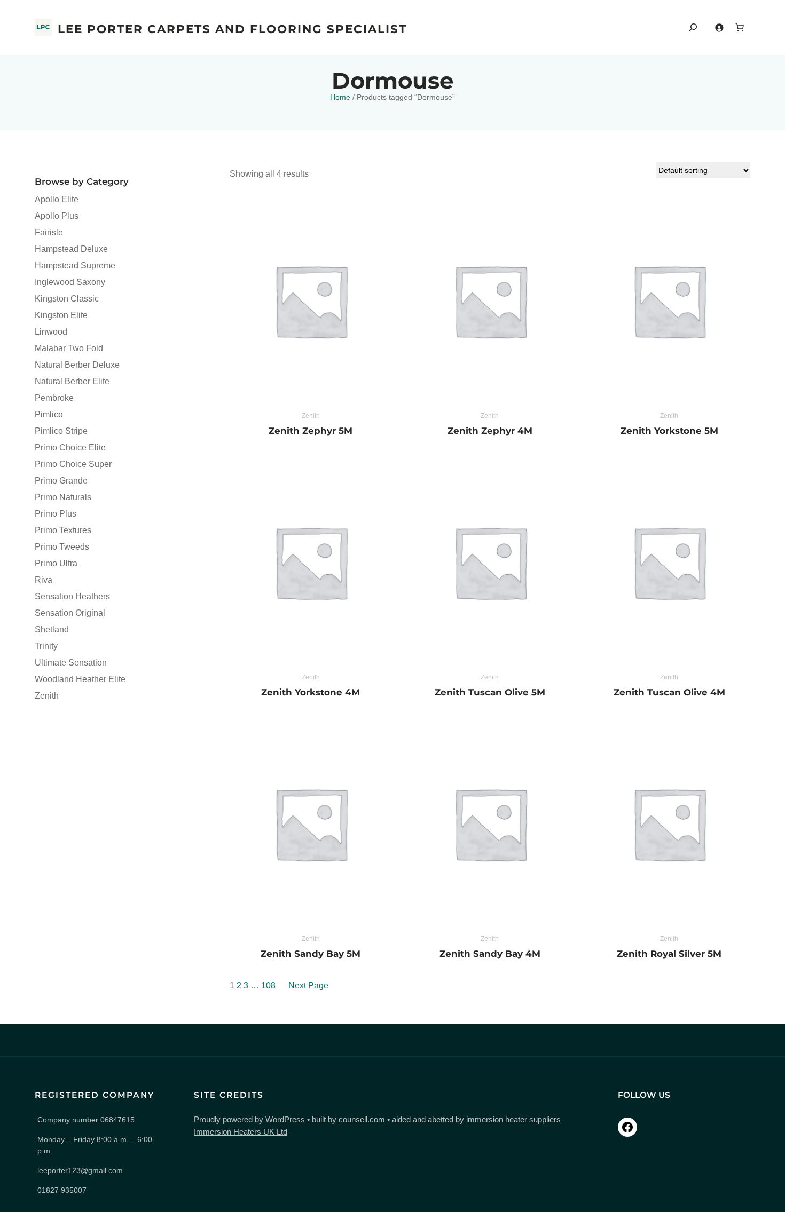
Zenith (311, 415)
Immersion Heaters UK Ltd (240, 1131)
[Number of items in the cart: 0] (739, 27)
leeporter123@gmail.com (80, 1170)
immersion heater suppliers (513, 1119)
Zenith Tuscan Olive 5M (490, 692)
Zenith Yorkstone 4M (310, 692)
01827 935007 (62, 1190)
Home (340, 97)
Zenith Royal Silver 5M (669, 953)
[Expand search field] (693, 27)
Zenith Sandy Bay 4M (489, 953)
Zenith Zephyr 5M (310, 430)
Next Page (308, 985)
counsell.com (362, 1119)
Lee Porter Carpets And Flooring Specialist (232, 29)
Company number (86, 1119)
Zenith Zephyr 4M (490, 430)
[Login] (719, 27)
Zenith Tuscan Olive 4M (669, 692)
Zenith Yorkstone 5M (669, 430)
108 (268, 985)
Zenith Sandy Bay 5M (310, 953)
